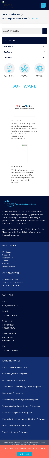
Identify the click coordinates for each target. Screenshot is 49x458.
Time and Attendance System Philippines (21, 406)
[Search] (44, 31)
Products (6, 252)
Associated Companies (12, 282)
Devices (8, 57)
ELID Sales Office (10, 279)
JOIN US (24, 454)
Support (6, 255)
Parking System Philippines (14, 367)
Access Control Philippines (14, 380)
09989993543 (8, 328)
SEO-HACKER (41, 442)
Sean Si (35, 444)
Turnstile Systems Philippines (15, 432)
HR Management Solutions (14, 19)
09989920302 (8, 338)
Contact (6, 263)
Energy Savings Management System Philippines (24, 419)
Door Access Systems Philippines (17, 412)
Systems (8, 52)
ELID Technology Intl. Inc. (24, 442)
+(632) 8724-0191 (9, 315)
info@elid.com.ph (10, 305)
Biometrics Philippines (12, 393)
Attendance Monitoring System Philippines (21, 386)
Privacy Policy (8, 266)
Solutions (15, 14)
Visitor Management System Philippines (20, 400)
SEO (33, 442)
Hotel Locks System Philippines (16, 425)
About (5, 261)
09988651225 (8, 340)
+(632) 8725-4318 (10, 350)
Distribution (7, 258)
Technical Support (10, 285)
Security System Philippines (14, 374)
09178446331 (8, 325)
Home (4, 14)
